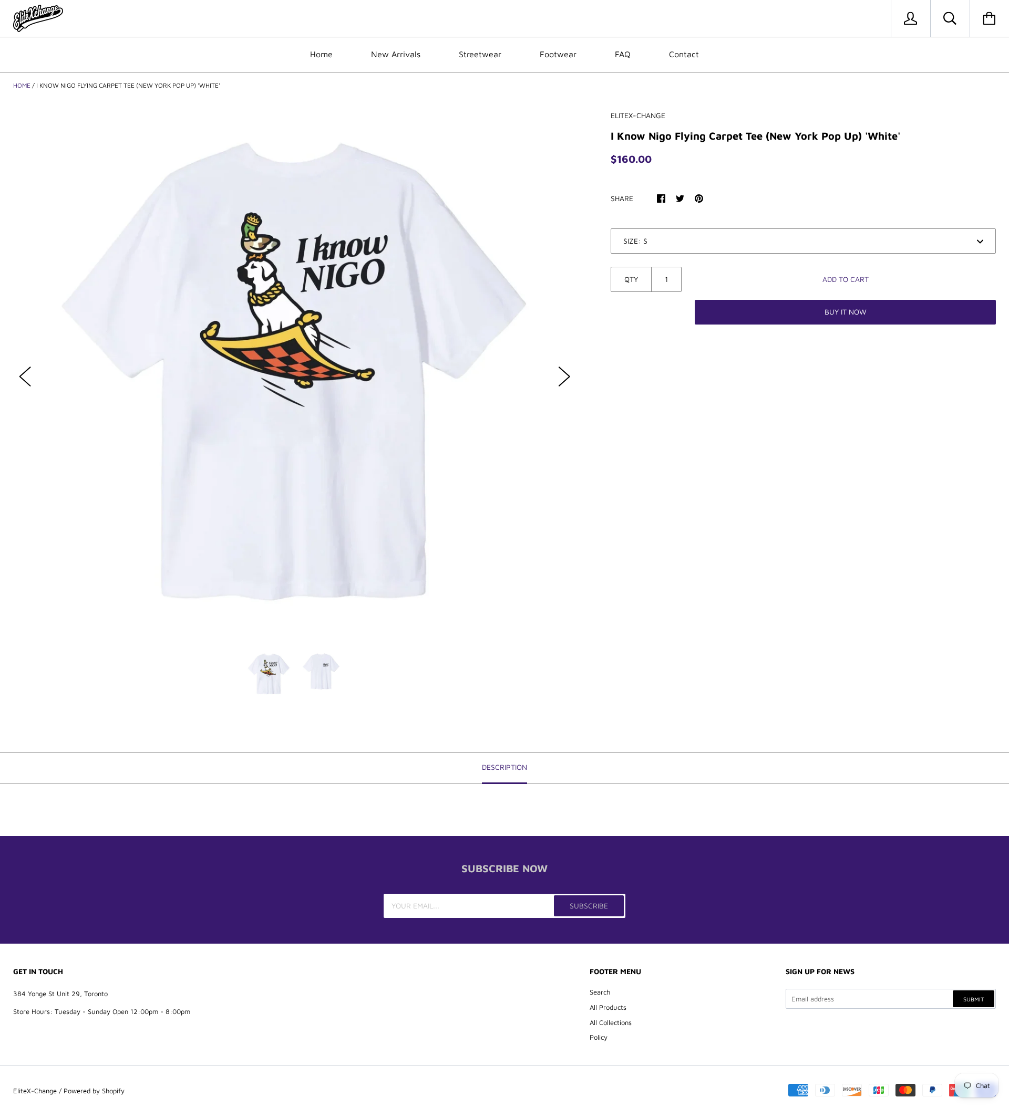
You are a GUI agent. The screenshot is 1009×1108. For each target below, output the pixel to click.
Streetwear (480, 54)
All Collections (611, 1022)
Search (600, 992)
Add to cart (845, 279)
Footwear (558, 54)
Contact (684, 54)
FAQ (623, 54)
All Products (608, 1007)
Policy (599, 1037)
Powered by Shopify (94, 1090)
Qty (631, 279)
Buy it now (846, 311)
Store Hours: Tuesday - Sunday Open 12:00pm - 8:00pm (101, 1011)
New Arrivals (395, 54)
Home (321, 54)
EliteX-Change (35, 1090)
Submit (973, 999)
